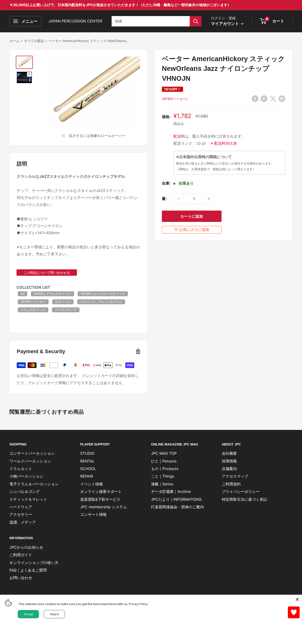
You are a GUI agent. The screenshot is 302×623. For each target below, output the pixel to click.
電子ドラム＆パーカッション (34, 484)
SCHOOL (88, 468)
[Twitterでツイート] (273, 98)
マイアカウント (225, 23)
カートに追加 (191, 216)
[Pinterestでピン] (264, 98)
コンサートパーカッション (32, 453)
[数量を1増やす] (209, 199)
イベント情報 (91, 484)
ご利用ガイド (20, 554)
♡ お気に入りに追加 (191, 229)
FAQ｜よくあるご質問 (28, 570)
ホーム (14, 41)
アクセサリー (20, 514)
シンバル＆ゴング (24, 491)
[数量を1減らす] (179, 199)
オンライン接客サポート (101, 491)
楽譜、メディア (22, 522)
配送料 (179, 136)
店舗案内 (229, 468)
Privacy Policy (138, 604)
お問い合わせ (20, 577)
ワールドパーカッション (30, 461)
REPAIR (86, 476)
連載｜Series (162, 484)
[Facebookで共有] (255, 98)
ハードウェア (20, 506)
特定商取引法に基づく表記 (244, 499)
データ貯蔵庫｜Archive (171, 491)
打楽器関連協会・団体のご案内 (177, 506)
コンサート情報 (93, 514)
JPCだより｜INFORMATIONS (176, 499)
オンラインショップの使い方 (34, 562)
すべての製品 (34, 41)
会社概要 (229, 453)
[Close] (297, 599)
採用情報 (229, 461)
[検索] (195, 21)
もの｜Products (164, 468)
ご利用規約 (231, 484)
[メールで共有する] (282, 98)
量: (164, 198)
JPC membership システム (103, 506)
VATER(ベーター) (174, 99)
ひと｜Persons (163, 461)
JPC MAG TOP (164, 453)
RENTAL (87, 461)
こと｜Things (162, 476)
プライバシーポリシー (241, 491)
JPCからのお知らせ (26, 547)
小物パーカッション (26, 476)
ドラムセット (20, 468)
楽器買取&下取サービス (100, 499)
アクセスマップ (235, 476)
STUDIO (87, 453)
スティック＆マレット (28, 499)
